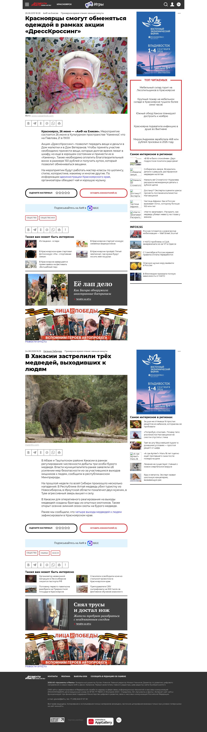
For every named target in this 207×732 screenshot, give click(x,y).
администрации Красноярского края (85, 176)
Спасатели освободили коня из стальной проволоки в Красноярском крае (106, 579)
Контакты (53, 676)
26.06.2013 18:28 (32, 13)
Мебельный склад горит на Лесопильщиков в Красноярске (156, 89)
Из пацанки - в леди (49, 241)
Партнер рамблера (75, 720)
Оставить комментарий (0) (103, 193)
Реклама (65, 676)
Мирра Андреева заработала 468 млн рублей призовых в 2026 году (156, 140)
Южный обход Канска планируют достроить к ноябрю (156, 115)
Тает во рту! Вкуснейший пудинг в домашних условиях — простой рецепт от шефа (161, 445)
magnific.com (32, 445)
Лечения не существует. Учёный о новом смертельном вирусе (161, 465)
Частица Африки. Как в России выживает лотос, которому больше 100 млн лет (162, 204)
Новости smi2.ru (36, 341)
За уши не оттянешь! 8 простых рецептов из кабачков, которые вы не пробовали (163, 424)
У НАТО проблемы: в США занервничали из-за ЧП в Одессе (159, 243)
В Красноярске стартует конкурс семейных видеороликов (107, 242)
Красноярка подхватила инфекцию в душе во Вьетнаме (156, 128)
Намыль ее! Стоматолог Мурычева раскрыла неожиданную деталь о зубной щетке (161, 182)
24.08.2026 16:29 (33, 351)
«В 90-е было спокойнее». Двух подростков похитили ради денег (161, 159)
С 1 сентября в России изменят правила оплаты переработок (158, 253)
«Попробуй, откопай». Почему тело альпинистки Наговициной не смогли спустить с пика (162, 434)
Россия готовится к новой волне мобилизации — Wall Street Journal (160, 232)
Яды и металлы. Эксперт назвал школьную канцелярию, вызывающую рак (160, 477)
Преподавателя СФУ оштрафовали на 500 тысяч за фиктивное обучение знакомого (106, 589)
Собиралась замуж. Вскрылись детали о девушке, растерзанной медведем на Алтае (160, 171)
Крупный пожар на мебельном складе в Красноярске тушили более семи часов (156, 102)
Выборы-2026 (80, 676)
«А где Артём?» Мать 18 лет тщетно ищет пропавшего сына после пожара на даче (161, 456)
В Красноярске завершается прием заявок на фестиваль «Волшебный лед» (53, 264)
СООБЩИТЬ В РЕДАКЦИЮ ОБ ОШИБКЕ (108, 676)
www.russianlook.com (43, 116)
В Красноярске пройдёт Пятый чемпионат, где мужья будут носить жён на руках (105, 254)
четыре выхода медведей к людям (98, 511)
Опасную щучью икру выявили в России (158, 264)
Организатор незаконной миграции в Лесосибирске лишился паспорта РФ (52, 579)
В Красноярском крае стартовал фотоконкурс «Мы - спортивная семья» (55, 254)
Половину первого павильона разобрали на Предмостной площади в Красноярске (54, 589)
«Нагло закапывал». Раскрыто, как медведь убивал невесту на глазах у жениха (162, 214)
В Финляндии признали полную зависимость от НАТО (159, 275)
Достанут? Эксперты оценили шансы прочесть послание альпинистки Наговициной (162, 193)
